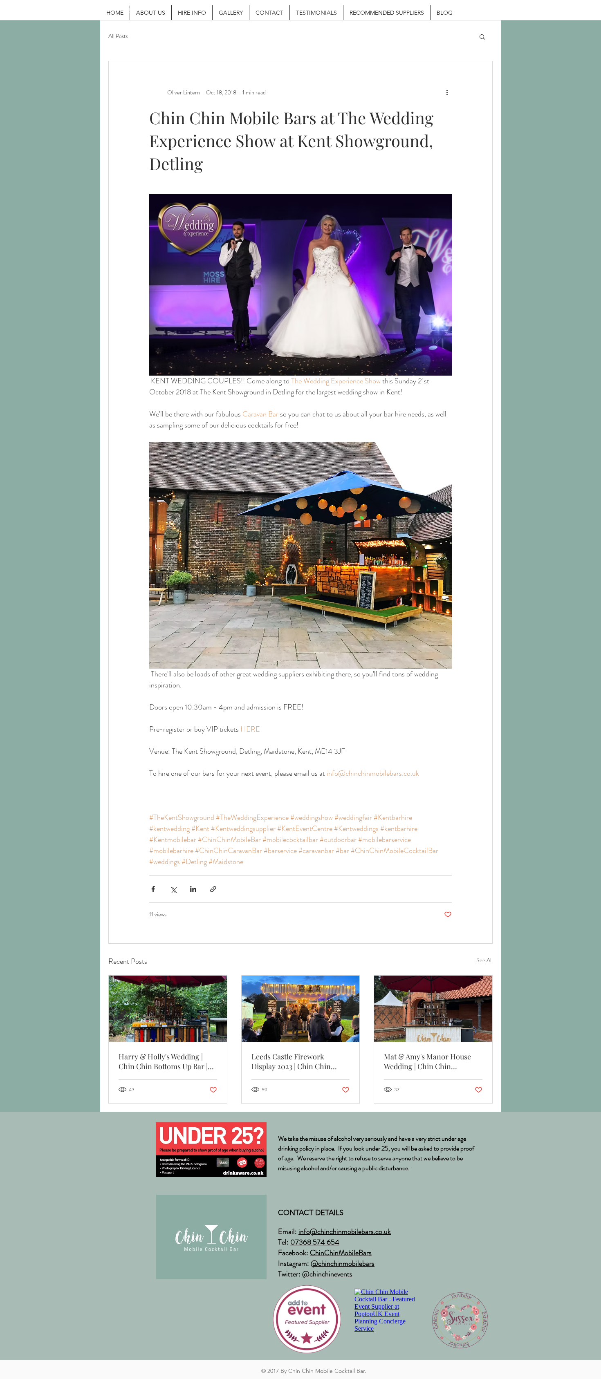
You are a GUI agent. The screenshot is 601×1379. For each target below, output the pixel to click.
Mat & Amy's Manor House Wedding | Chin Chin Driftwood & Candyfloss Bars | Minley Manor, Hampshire (431, 1061)
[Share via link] (213, 889)
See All (484, 960)
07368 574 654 (314, 1242)
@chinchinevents (327, 1274)
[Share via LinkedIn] (193, 889)
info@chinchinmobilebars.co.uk (344, 1231)
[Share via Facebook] (153, 889)
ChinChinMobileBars (341, 1252)
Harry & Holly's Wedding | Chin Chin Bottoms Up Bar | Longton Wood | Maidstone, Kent (163, 1061)
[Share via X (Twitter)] (173, 889)
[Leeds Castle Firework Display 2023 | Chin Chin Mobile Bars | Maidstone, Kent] (301, 1009)
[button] (482, 36)
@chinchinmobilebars (343, 1263)
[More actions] (447, 92)
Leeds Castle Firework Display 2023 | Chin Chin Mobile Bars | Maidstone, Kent (300, 1061)
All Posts (118, 36)
